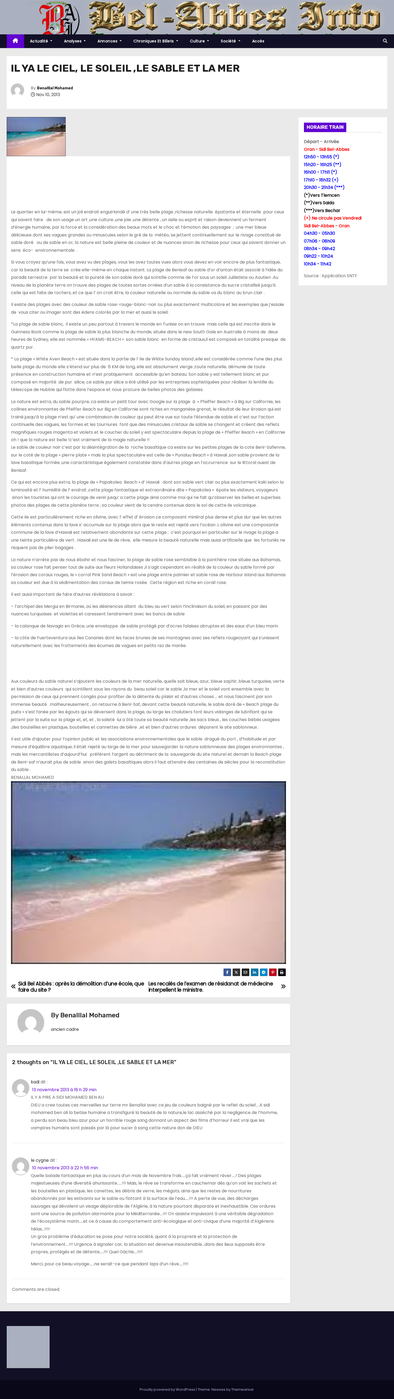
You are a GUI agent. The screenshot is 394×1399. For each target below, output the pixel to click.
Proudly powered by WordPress (168, 1389)
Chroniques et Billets (154, 41)
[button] (385, 41)
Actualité (39, 41)
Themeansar (242, 1389)
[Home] (15, 41)
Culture (198, 41)
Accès (258, 41)
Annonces (108, 41)
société (229, 41)
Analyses (73, 41)
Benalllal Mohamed (55, 88)
